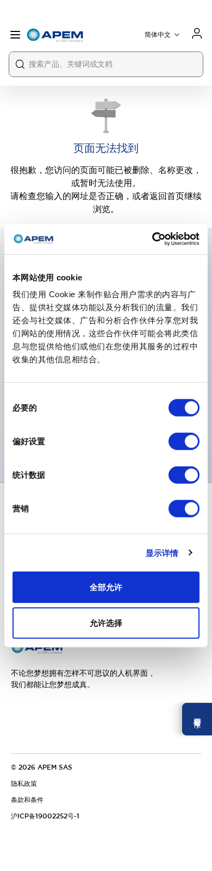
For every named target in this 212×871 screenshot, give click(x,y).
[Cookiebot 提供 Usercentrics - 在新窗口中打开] (152, 239)
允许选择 (106, 622)
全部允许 (106, 587)
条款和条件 (27, 800)
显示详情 (162, 552)
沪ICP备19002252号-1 (45, 816)
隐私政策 (24, 783)
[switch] (184, 441)
